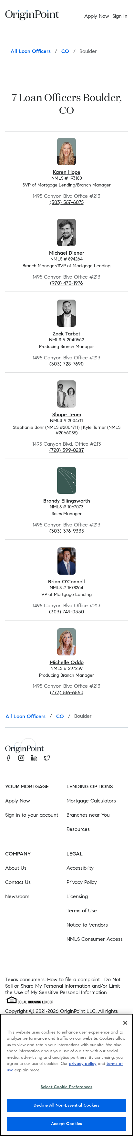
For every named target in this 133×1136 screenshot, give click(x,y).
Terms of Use (81, 911)
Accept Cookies (66, 1123)
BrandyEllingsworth (66, 501)
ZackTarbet (66, 334)
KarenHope (66, 172)
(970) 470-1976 (66, 283)
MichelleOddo (67, 662)
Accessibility (80, 868)
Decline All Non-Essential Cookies (66, 1105)
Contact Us (18, 882)
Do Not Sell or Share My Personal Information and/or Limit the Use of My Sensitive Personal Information (62, 985)
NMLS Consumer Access (94, 939)
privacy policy (83, 1063)
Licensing (77, 896)
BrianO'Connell (66, 582)
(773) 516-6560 (66, 692)
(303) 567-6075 (67, 202)
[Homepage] (32, 16)
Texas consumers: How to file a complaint (52, 979)
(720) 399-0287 (66, 450)
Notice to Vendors (87, 925)
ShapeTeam (66, 414)
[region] (66, 1075)
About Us (15, 868)
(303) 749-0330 (66, 612)
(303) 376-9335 (66, 531)
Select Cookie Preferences (66, 1086)
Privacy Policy (81, 882)
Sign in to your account (31, 815)
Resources (78, 829)
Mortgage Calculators (91, 801)
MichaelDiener (66, 253)
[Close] (125, 1023)
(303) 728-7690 (66, 364)
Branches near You (88, 815)
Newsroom (17, 896)
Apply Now (17, 801)
